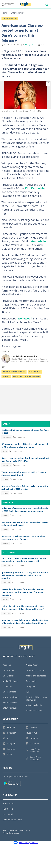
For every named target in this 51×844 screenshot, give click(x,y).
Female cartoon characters (26, 376)
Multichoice (35, 372)
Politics (5, 479)
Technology (7, 437)
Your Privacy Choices (28, 842)
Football (5, 543)
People (5, 515)
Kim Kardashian (35, 188)
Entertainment (17, 12)
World (5, 451)
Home (4, 12)
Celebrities (6, 565)
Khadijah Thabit (30, 45)
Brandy (6, 376)
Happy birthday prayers (14, 372)
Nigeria (5, 599)
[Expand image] (48, 83)
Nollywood (25, 318)
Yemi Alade (38, 241)
